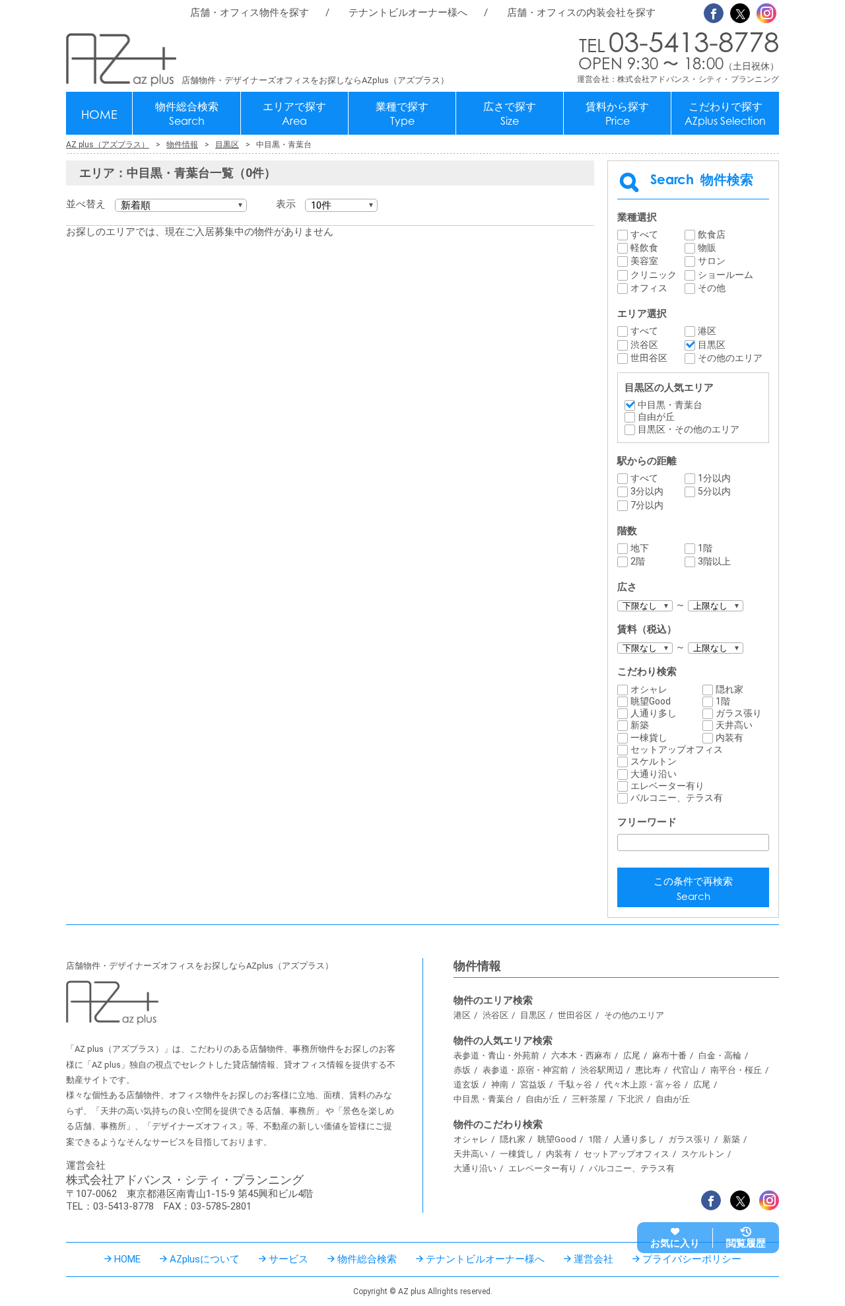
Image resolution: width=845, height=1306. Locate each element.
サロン (712, 261)
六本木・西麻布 (581, 1055)
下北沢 (631, 1099)
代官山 (685, 1070)
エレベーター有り (667, 785)
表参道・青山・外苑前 (496, 1055)
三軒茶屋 (589, 1099)
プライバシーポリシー (691, 1259)
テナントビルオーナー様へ (408, 12)
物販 (707, 247)
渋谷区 (644, 344)
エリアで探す (294, 113)
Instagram (766, 13)
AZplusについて (205, 1259)
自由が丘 (656, 416)
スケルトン (653, 761)
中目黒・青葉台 (670, 404)
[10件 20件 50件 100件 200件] (341, 205)
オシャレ (648, 689)
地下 (639, 548)
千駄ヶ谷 (575, 1084)
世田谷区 (648, 358)
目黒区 (712, 344)
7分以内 (646, 505)
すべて (644, 234)
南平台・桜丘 (736, 1070)
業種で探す (402, 113)
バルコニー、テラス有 (676, 797)
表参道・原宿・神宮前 (525, 1070)
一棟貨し (648, 737)
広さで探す (509, 113)
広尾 (631, 1055)
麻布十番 (669, 1055)
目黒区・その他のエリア (688, 429)
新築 (639, 725)
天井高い (734, 725)
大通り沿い (653, 774)
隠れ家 (729, 689)
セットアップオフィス (676, 749)
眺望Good (650, 701)
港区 (707, 331)
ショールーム (725, 274)
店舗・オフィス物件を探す (249, 12)
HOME (99, 114)
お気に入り (675, 1243)
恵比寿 (648, 1070)
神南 (499, 1084)
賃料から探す (617, 113)
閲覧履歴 (746, 1243)
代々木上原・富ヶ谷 (642, 1084)
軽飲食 (644, 247)
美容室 (644, 261)
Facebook (714, 13)
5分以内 (714, 491)
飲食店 (712, 234)
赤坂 (462, 1070)
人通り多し (653, 713)
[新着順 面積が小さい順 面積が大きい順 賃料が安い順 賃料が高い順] (181, 205)
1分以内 (714, 478)
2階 (637, 561)
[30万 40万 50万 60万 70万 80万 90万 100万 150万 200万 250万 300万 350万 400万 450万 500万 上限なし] (715, 647)
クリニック (653, 274)
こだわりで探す (725, 113)
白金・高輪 (719, 1055)
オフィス (648, 288)
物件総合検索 (187, 113)
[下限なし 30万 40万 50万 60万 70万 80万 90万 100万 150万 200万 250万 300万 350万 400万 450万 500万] (645, 647)
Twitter (740, 13)
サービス (288, 1259)
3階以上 (714, 561)
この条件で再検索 (693, 889)
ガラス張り (739, 713)
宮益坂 (533, 1084)
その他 (712, 288)
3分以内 (646, 491)
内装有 (729, 737)
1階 (705, 548)
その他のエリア (730, 358)
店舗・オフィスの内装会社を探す (581, 12)
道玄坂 (466, 1084)
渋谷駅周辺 (601, 1070)
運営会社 (593, 1259)
